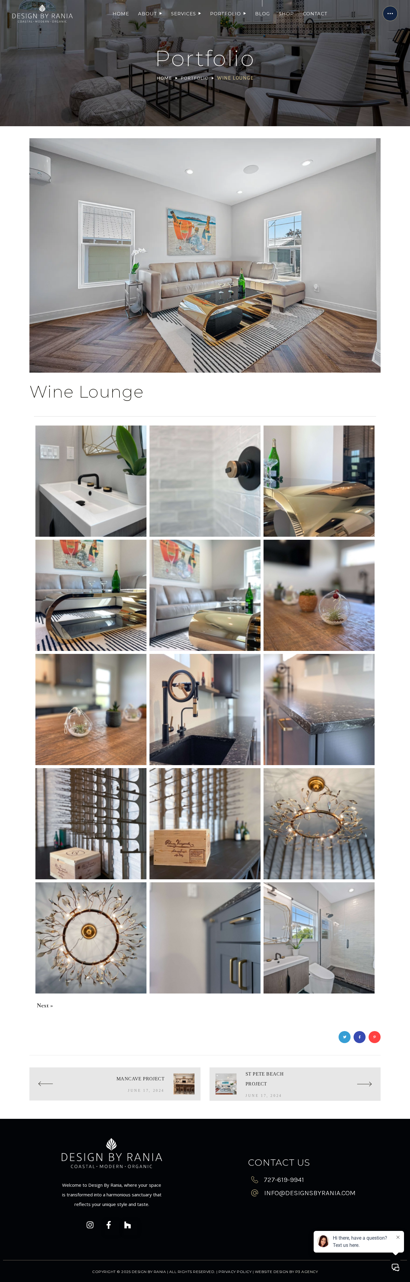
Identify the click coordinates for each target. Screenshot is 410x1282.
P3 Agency (306, 1271)
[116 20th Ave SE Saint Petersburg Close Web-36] (205, 938)
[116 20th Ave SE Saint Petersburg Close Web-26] (319, 709)
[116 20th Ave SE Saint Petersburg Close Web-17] (205, 595)
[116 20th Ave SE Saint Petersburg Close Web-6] (205, 481)
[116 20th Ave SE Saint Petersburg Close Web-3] (90, 481)
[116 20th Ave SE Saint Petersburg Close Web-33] (90, 938)
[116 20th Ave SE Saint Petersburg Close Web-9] (319, 481)
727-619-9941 (284, 1180)
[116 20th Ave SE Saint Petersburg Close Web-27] (90, 823)
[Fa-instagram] (93, 1229)
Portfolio (195, 78)
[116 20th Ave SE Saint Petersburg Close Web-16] (90, 595)
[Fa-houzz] (130, 1229)
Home (164, 78)
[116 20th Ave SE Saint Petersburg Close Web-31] (319, 823)
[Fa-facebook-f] (112, 1229)
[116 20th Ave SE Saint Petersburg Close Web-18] (319, 595)
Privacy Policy (235, 1271)
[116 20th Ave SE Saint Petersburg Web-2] (319, 938)
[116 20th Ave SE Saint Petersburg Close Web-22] (205, 709)
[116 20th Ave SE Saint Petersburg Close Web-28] (205, 823)
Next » (45, 1006)
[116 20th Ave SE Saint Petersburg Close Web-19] (90, 709)
